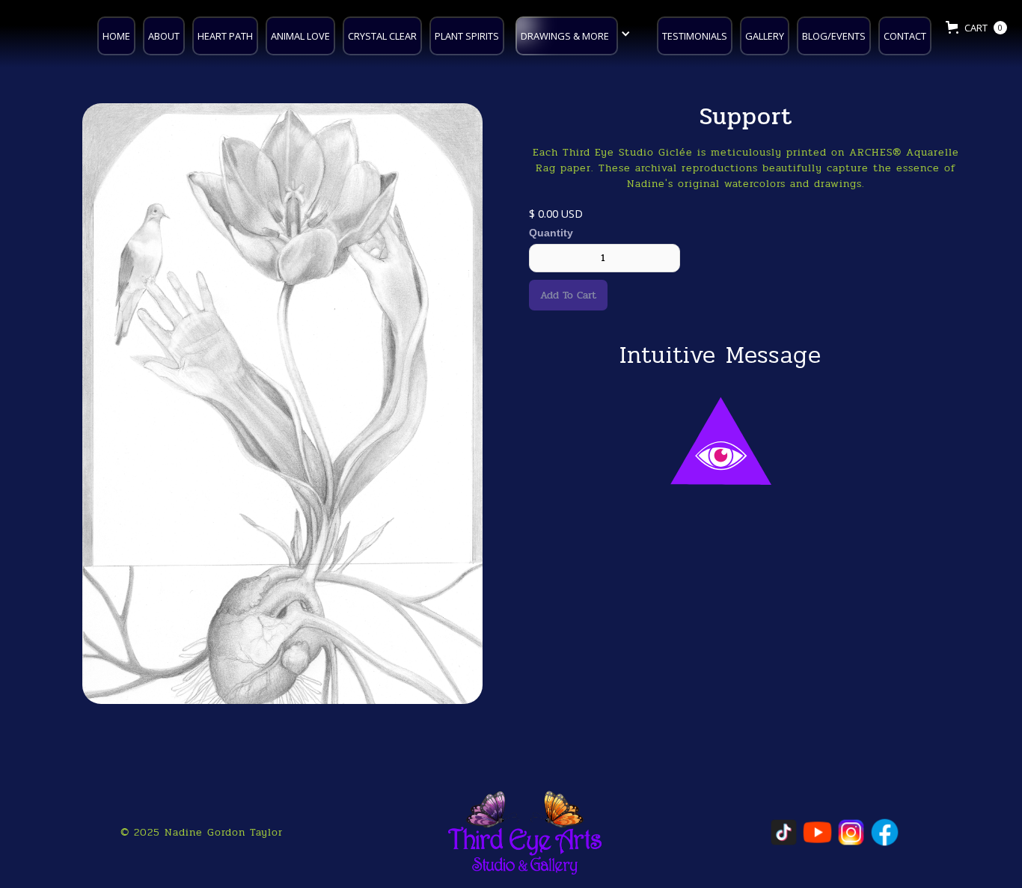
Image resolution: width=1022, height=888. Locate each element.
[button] (577, 34)
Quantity (551, 233)
